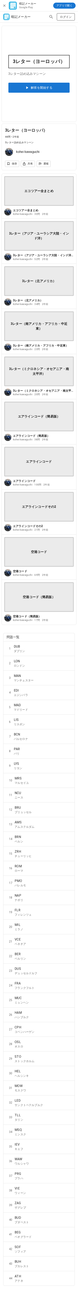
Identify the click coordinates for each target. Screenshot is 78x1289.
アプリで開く (64, 5)
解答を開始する (41, 87)
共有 (30, 163)
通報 (46, 163)
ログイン (66, 16)
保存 (14, 163)
